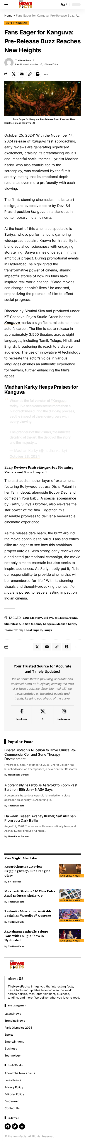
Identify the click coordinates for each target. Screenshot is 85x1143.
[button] (8, 4)
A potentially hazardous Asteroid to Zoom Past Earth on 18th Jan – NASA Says (40, 787)
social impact (33, 630)
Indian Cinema (31, 623)
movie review (13, 630)
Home (8, 15)
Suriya (48, 630)
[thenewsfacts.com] (25, 4)
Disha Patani (68, 617)
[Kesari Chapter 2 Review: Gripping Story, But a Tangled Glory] (70, 870)
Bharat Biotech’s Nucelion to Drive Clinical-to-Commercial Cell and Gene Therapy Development (40, 754)
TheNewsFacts (23, 60)
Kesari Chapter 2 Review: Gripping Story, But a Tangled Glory (27, 871)
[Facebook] (21, 714)
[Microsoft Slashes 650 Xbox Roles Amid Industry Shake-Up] (70, 895)
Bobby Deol (51, 617)
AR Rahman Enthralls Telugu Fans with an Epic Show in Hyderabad (26, 936)
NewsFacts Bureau (18, 774)
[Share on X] (13, 74)
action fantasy (32, 617)
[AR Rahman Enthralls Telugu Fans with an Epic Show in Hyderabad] (70, 935)
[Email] (21, 74)
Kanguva (48, 623)
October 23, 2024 (25, 456)
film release (12, 623)
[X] (42, 714)
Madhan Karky (66, 623)
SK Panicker (14, 881)
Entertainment (17, 23)
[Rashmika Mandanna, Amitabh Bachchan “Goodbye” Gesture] (70, 915)
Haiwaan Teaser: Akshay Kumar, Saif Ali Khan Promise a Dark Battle (40, 818)
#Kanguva (58, 400)
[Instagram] (63, 714)
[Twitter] (15, 1126)
